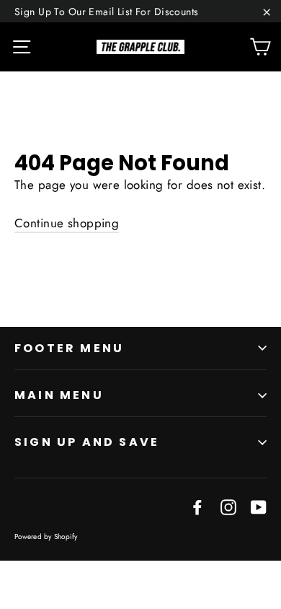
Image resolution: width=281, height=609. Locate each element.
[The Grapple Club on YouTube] (259, 506)
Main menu (59, 395)
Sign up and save (86, 442)
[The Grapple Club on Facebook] (197, 506)
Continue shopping (66, 223)
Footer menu (69, 348)
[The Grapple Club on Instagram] (228, 506)
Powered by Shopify (46, 536)
